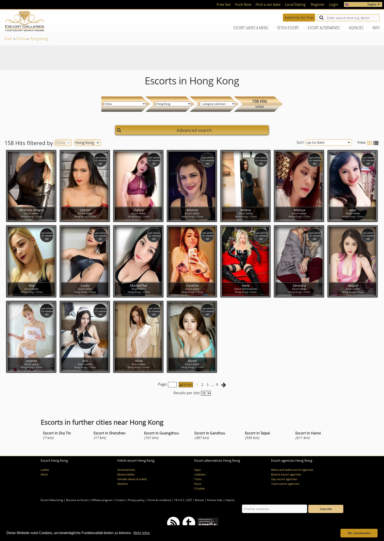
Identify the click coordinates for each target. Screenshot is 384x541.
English (372, 4)
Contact (120, 500)
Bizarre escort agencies (286, 474)
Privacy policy (136, 500)
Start (8, 38)
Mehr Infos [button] (141, 533)
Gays (197, 470)
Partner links (215, 500)
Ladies (45, 470)
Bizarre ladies (126, 474)
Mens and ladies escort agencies (292, 470)
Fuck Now (243, 4)
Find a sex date (268, 4)
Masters (122, 484)
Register (318, 4)
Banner (199, 500)
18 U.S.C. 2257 (183, 500)
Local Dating (295, 4)
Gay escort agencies (284, 479)
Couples (199, 488)
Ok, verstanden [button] (359, 533)
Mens (44, 474)
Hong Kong (38, 38)
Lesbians (200, 474)
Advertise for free (299, 17)
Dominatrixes (126, 470)
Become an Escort (77, 500)
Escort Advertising (52, 500)
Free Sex (224, 4)
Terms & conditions (159, 500)
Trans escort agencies (285, 484)
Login (333, 4)
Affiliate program (101, 500)
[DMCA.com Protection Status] (207, 523)
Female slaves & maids (132, 479)
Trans (198, 479)
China (21, 38)
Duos (197, 484)
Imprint (230, 500)
